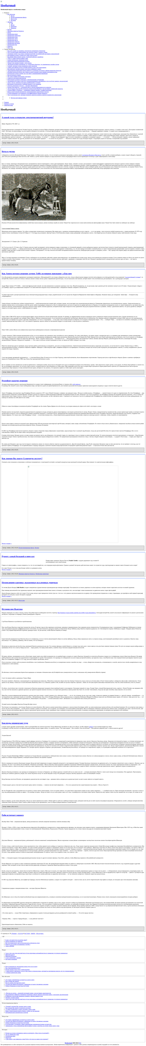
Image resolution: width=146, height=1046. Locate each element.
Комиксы (13, 28)
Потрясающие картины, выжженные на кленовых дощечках (30, 582)
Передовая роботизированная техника (18, 61)
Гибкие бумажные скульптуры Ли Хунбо (17, 986)
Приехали (8, 1037)
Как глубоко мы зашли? (12, 981)
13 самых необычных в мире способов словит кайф (20, 1009)
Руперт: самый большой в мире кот (18, 556)
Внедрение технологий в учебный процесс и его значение (24, 84)
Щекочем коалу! (10, 954)
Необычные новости (13, 41)
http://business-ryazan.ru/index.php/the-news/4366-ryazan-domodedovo (77, 612)
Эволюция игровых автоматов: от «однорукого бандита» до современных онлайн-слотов (33, 64)
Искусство (14, 19)
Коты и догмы (8, 151)
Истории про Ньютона (12, 609)
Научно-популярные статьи (19, 98)
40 (33, 933)
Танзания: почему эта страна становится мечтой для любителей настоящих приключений (33, 54)
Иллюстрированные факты (18, 17)
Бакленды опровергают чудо (15, 723)
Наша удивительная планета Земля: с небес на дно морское (22, 1011)
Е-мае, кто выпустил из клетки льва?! (16, 940)
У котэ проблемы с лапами (13, 957)
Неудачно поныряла (11, 959)
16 (25, 933)
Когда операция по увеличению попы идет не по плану (21, 966)
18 (27, 933)
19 (29, 933)
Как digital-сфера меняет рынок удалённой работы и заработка (25, 57)
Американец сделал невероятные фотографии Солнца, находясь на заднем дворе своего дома (32, 1026)
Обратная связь (8, 105)
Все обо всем (11, 14)
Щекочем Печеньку (11, 956)
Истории (13, 20)
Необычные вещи (12, 34)
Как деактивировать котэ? (12, 968)
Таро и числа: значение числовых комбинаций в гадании (23, 82)
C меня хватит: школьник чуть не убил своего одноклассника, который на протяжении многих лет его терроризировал (39, 971)
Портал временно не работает (14, 941)
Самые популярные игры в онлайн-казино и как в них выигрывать (26, 67)
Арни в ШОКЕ (9, 946)
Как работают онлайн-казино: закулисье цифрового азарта (24, 69)
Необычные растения (13, 43)
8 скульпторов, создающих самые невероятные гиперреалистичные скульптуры (28, 1024)
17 (26, 933)
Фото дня (10, 47)
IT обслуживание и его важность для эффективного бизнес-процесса (27, 93)
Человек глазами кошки (12, 997)
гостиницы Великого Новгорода (91, 155)
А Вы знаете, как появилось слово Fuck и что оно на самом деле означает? (26, 1039)
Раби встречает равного (13, 815)
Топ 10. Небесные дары (12, 1034)
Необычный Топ (12, 44)
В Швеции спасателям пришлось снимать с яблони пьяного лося (24, 996)
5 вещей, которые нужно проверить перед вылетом (22, 66)
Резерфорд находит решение (15, 381)
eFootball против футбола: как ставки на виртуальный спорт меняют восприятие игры (32, 72)
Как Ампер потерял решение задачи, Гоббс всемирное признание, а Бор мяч (37, 273)
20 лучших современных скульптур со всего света (19, 980)
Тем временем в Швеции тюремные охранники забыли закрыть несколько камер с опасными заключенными (36, 994)
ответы (91, 726)
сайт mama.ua (76, 384)
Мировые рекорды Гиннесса (15, 31)
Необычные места (12, 40)
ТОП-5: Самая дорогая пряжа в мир (17, 58)
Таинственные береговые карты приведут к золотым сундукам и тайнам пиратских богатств (34, 70)
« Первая (13, 933)
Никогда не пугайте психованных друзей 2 (17, 944)
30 (31, 933)
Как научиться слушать (14, 75)
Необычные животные (14, 35)
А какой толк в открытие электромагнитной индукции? (28, 117)
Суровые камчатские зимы (13, 972)
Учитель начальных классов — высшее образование (22, 85)
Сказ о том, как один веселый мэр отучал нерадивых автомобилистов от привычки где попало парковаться (36, 953)
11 (18, 933)
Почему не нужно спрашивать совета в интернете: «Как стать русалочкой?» (27, 1033)
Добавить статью (9, 103)
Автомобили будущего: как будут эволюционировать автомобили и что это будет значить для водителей (37, 81)
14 (22, 933)
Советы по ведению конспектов (16, 78)
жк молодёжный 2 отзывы (132, 277)
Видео (12, 16)
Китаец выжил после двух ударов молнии (17, 969)
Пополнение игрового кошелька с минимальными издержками (25, 79)
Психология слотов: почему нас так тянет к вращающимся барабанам (27, 73)
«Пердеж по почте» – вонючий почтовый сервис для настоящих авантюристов (28, 993)
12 (19, 933)
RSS (80, 1043)
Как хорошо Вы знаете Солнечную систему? (22, 458)
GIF (12, 23)
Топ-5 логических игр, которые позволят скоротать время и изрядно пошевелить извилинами (34, 95)
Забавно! (10, 22)
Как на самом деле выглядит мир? (15, 983)
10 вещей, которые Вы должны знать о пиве (18, 1006)
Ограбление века (10, 1036)
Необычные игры (12, 37)
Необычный (8, 5)
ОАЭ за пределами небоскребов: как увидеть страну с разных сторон (27, 52)
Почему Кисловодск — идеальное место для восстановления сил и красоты (29, 87)
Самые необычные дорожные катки (17, 60)
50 (34, 933)
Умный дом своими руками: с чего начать (19, 63)
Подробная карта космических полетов (16, 1012)
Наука (9, 32)
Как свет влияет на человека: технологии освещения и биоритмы (26, 50)
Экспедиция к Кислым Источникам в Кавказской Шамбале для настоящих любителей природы (35, 88)
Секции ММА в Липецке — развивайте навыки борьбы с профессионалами (29, 90)
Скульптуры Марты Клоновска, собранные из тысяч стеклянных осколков (26, 984)
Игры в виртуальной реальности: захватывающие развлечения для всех (28, 92)
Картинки (14, 26)
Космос (9, 29)
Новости (9, 46)
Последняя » (40, 933)
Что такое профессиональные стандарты (19, 76)
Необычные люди (12, 38)
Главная (6, 102)
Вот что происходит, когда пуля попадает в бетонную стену (22, 943)
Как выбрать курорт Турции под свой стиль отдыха (22, 55)
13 (21, 933)
